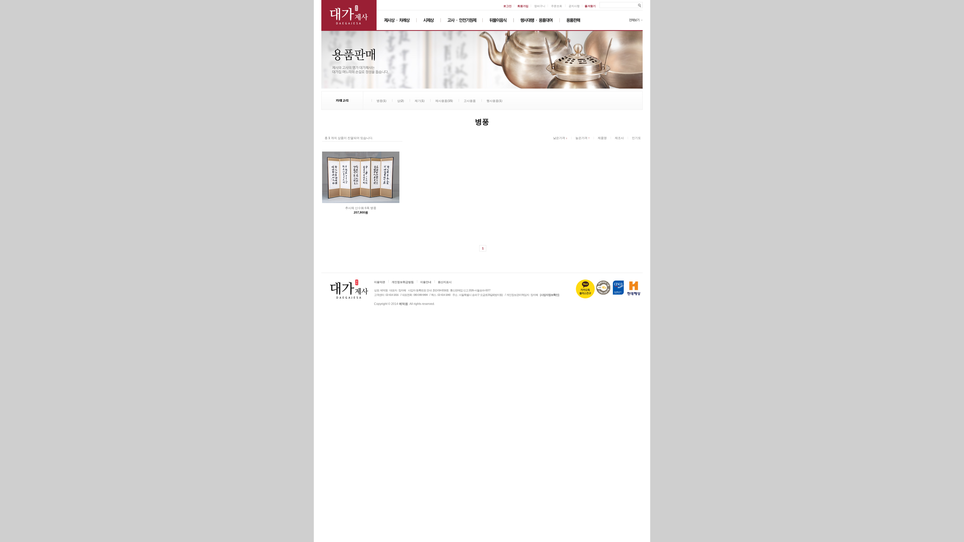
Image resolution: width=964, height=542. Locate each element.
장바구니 (539, 6)
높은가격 (582, 138)
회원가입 (522, 6)
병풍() (381, 101)
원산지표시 (445, 282)
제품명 (602, 138)
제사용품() (444, 101)
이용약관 (379, 282)
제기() (420, 101)
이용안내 (425, 282)
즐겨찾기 (590, 6)
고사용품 (470, 101)
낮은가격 (560, 138)
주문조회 (556, 6)
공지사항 (574, 6)
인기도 (636, 138)
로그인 (507, 6)
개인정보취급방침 (403, 282)
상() (400, 101)
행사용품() (494, 101)
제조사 (619, 138)
